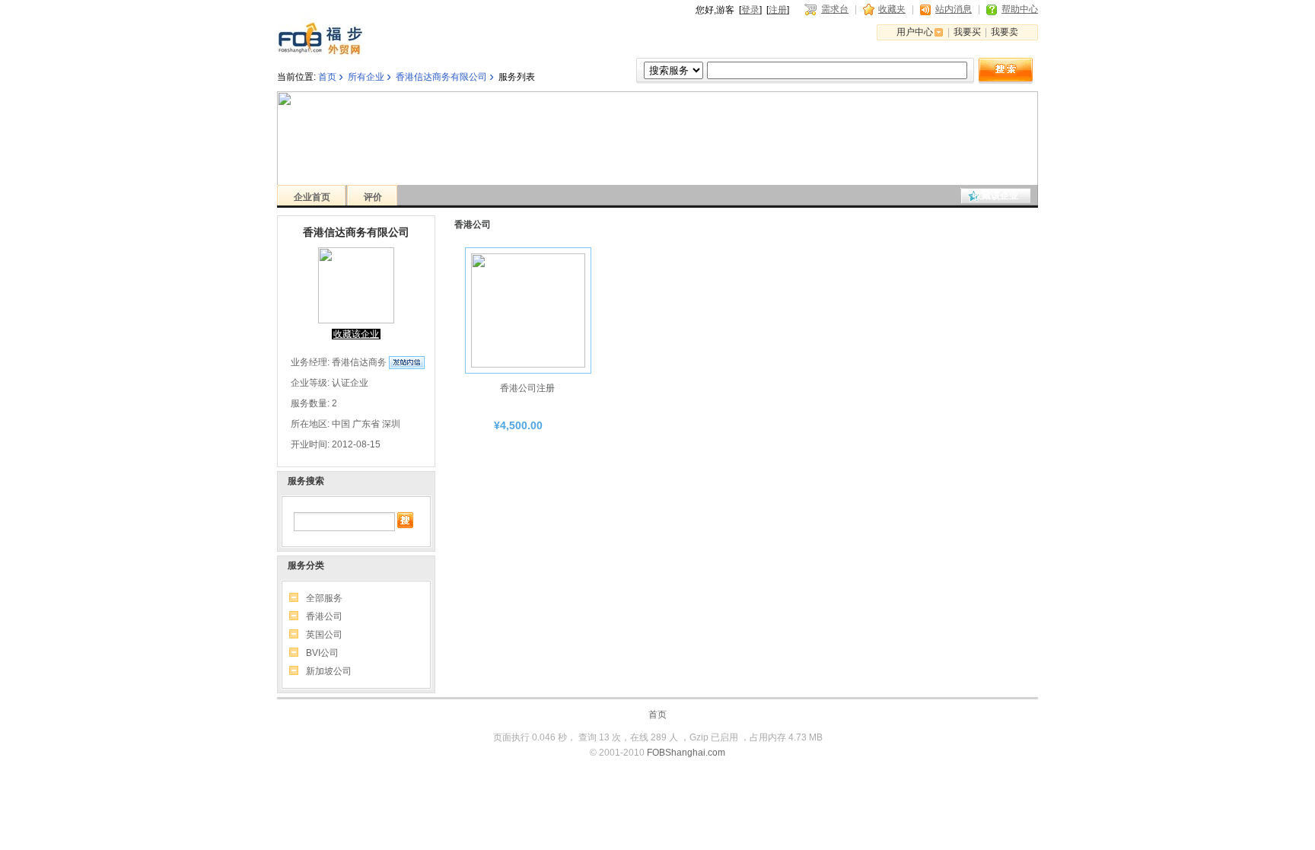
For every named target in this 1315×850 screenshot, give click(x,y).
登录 (750, 10)
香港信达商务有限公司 (441, 77)
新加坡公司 (329, 671)
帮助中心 (1019, 9)
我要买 (967, 32)
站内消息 (953, 9)
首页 (327, 77)
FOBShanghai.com (686, 752)
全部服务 (324, 598)
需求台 (835, 9)
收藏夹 (892, 9)
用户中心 (914, 32)
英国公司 (324, 634)
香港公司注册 (527, 388)
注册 (778, 10)
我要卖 (1004, 32)
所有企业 (366, 77)
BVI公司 (322, 653)
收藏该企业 (995, 195)
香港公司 (324, 616)
